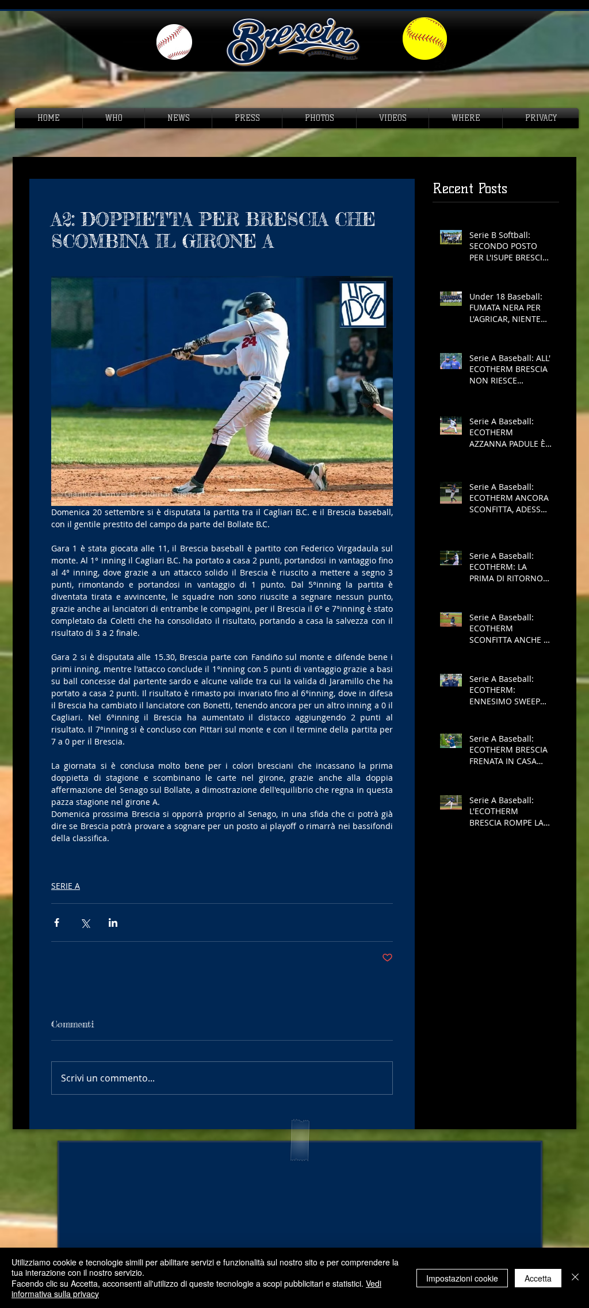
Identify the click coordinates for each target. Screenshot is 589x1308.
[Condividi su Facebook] (56, 922)
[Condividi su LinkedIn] (113, 922)
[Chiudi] (575, 1278)
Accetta (538, 1278)
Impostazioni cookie (462, 1278)
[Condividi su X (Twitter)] (84, 922)
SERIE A (65, 885)
